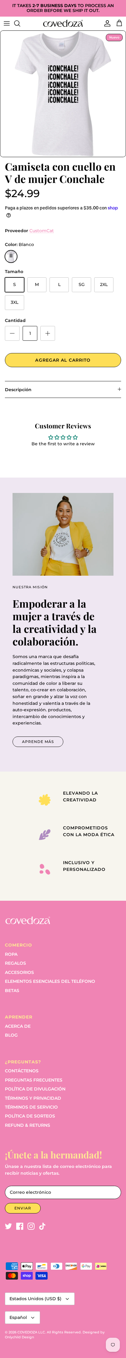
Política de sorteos (30, 1116)
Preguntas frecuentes (33, 1080)
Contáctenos (22, 1071)
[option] (63, 94)
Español (18, 1317)
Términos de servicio (31, 1107)
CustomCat (41, 230)
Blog (11, 1035)
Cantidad (15, 320)
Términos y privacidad (33, 1098)
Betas (12, 990)
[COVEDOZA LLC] (63, 23)
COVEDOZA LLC (31, 1332)
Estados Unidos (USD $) (35, 1298)
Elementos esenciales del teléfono (50, 981)
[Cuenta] (106, 23)
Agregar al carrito (63, 360)
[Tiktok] (42, 1226)
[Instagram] (31, 1226)
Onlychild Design (19, 1337)
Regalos (15, 963)
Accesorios (19, 972)
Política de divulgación (35, 1089)
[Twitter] (8, 1226)
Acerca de (18, 1026)
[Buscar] (20, 23)
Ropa (11, 954)
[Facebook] (19, 1226)
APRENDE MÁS (38, 741)
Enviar (22, 1208)
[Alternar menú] (6, 23)
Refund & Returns (27, 1125)
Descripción (18, 389)
